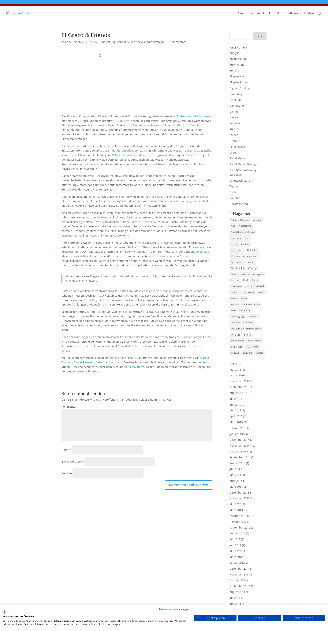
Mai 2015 (235, 410)
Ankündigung (238, 59)
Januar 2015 (237, 434)
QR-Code (235, 334)
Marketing (253, 316)
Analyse (234, 53)
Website (67, 473)
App (233, 225)
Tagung (234, 186)
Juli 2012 (234, 539)
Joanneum (236, 286)
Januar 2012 (237, 562)
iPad (245, 280)
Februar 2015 (237, 428)
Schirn (247, 334)
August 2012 (237, 533)
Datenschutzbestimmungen (173, 609)
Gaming (234, 111)
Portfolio (275, 13)
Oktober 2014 (238, 451)
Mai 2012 (235, 551)
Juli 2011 (234, 598)
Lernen (233, 135)
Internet (235, 280)
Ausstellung (108, 42)
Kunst (244, 298)
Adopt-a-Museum (240, 219)
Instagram (258, 274)
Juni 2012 (235, 545)
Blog (241, 13)
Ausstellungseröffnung (243, 231)
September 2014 (239, 457)
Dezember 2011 (239, 568)
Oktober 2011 (238, 580)
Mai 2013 (235, 504)
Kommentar (70, 406)
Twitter (259, 352)
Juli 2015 (234, 399)
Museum (248, 322)
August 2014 (237, 463)
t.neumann (74, 42)
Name (66, 450)
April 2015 (235, 416)
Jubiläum (235, 292)
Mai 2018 (235, 369)
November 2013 (239, 498)
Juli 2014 (234, 469)
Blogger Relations (240, 244)
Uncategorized (238, 204)
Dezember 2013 (239, 492)
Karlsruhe (249, 292)
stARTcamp (252, 346)
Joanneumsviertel (254, 286)
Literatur (234, 141)
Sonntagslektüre (239, 180)
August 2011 (237, 592)
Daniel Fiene (82, 362)
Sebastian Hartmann (125, 155)
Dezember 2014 (239, 439)
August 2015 (237, 393)
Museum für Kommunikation (246, 328)
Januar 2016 (237, 375)
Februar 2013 (237, 516)
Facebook (236, 262)
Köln (233, 310)
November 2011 (239, 574)
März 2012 (236, 557)
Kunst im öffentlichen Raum (245, 304)
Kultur (234, 298)
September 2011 (239, 586)
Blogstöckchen (238, 82)
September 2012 (239, 527)
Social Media (237, 158)
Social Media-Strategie (150, 42)
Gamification (237, 105)
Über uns (254, 13)
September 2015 (239, 387)
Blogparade (236, 76)
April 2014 (235, 481)
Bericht (121, 42)
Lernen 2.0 (245, 310)
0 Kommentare (177, 42)
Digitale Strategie (240, 88)
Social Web (237, 346)
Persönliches (237, 146)
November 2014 (239, 445)
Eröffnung (235, 94)
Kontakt (309, 13)
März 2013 (236, 510)
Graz (233, 274)
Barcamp (236, 238)
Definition (252, 250)
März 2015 (236, 422)
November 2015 (239, 381)
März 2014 (236, 486)
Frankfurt (235, 100)
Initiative (234, 123)
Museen (235, 322)
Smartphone (237, 340)
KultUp (233, 129)
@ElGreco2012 (133, 367)
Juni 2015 (235, 404)
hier (170, 134)
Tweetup (234, 198)
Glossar (294, 13)
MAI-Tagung (237, 316)
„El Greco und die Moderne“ (193, 116)
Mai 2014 (235, 475)
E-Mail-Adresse (72, 461)
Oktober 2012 (238, 522)
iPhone (255, 280)
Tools (232, 192)
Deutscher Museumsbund (244, 256)
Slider (131, 42)
